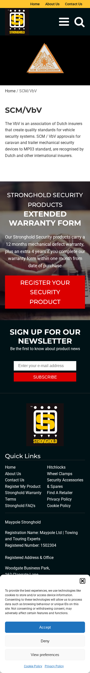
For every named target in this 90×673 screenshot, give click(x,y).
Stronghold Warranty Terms (23, 496)
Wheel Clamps (59, 473)
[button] (82, 580)
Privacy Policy (54, 666)
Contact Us (73, 4)
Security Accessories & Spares (65, 483)
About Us (52, 4)
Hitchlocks (56, 467)
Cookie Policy (33, 666)
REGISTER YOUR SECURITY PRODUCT (45, 292)
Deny (45, 641)
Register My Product (22, 486)
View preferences (45, 655)
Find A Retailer (59, 492)
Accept (45, 627)
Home (35, 4)
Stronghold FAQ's (20, 505)
